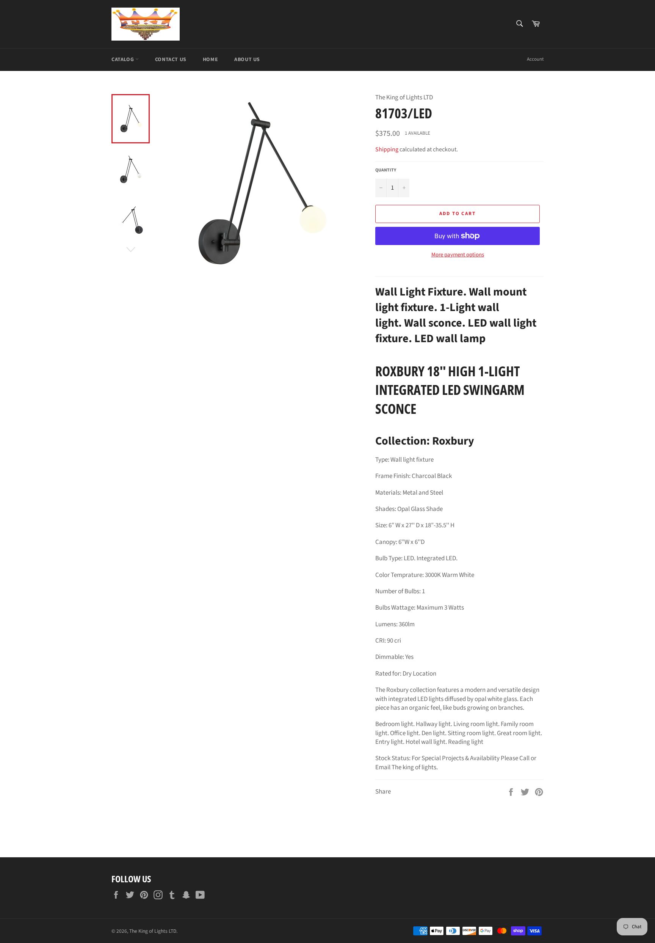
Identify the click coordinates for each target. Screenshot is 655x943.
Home (210, 59)
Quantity (385, 170)
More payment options (457, 255)
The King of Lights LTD (152, 931)
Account (535, 59)
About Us (247, 59)
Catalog (123, 59)
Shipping (386, 149)
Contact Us (170, 59)
